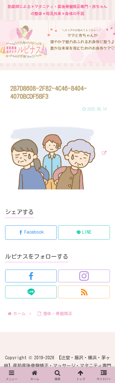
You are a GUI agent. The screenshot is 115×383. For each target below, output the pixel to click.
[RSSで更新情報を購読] (84, 292)
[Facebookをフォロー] (31, 276)
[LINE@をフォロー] (31, 292)
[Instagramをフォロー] (84, 276)
